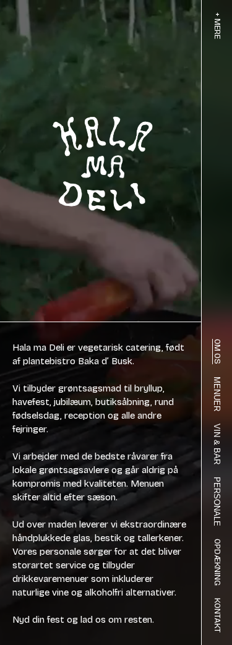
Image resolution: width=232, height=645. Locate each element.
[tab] (217, 25)
